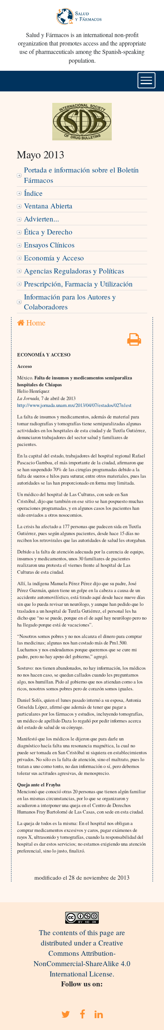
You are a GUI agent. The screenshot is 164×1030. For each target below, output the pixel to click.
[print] (134, 342)
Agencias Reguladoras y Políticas (74, 270)
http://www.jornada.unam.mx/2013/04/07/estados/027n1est (74, 405)
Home (34, 322)
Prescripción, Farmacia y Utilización (78, 283)
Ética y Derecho (48, 231)
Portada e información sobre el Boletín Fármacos (81, 175)
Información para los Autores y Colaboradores (70, 302)
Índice (33, 193)
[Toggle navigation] (147, 80)
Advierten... (41, 218)
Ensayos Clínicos (49, 244)
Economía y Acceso (54, 257)
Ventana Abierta (48, 205)
